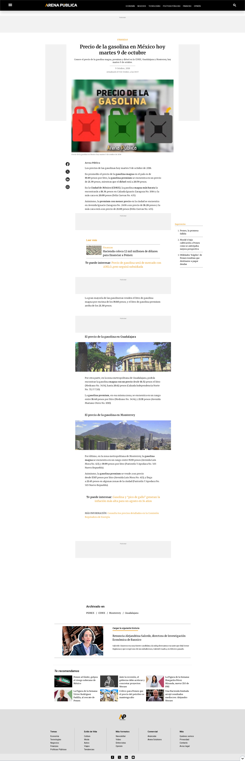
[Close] (138, 361)
